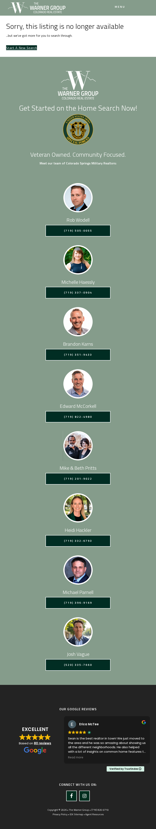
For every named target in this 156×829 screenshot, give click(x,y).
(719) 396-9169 (78, 602)
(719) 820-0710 (100, 810)
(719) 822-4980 (78, 416)
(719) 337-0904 (78, 292)
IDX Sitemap (76, 814)
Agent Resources (94, 814)
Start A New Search (21, 47)
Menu (120, 6)
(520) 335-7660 (78, 665)
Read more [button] (75, 757)
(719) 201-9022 (78, 478)
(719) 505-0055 (78, 230)
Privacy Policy (60, 814)
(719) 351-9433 (78, 354)
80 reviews (42, 743)
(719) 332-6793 (78, 541)
